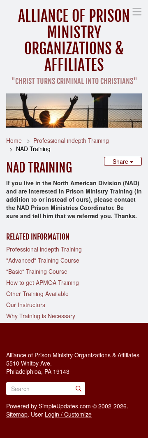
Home (14, 140)
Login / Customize (68, 414)
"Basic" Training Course (36, 271)
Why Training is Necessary (40, 316)
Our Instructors (25, 305)
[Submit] (78, 388)
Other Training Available (37, 293)
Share (121, 161)
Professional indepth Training (71, 140)
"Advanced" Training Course (42, 260)
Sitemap (17, 414)
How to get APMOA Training (42, 282)
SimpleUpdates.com (65, 406)
